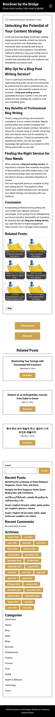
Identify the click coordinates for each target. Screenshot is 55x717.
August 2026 (13, 537)
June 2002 (27, 608)
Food (7, 669)
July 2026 (28, 537)
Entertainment (11, 652)
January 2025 (32, 584)
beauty (8, 625)
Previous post (27, 326)
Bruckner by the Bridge (21, 4)
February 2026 (30, 549)
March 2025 (27, 578)
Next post (27, 336)
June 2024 (12, 608)
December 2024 (14, 590)
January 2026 (13, 555)
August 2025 (33, 566)
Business (9, 647)
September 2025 (15, 566)
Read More (27, 375)
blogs (7, 636)
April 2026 (41, 543)
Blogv (7, 641)
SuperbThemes (27, 713)
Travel (8, 690)
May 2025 (41, 572)
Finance (8, 663)
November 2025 (14, 561)
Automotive (10, 619)
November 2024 (33, 590)
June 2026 (12, 543)
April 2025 (12, 578)
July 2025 (12, 572)
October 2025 (33, 561)
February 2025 (14, 584)
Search (8, 465)
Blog (9, 308)
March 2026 (13, 549)
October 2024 (13, 596)
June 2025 (26, 572)
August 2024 (13, 602)
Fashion (9, 658)
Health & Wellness (13, 679)
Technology (10, 685)
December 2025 (32, 555)
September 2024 (32, 596)
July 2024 (28, 602)
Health (8, 674)
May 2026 (27, 543)
